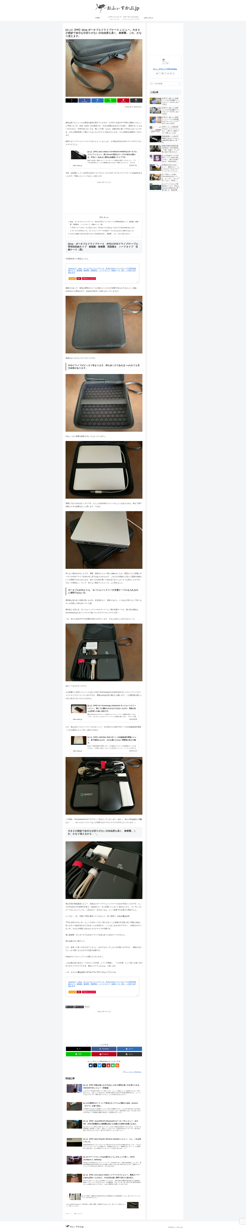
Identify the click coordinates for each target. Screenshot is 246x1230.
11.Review (70, 1007)
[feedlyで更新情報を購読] (113, 1065)
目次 (101, 217)
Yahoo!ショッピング (89, 278)
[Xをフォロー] (95, 1065)
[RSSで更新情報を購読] (117, 1065)
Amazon (72, 278)
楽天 (79, 278)
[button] (136, 100)
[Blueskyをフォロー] (99, 1065)
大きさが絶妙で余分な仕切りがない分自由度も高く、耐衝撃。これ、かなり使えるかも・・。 (102, 234)
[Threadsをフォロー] (104, 1065)
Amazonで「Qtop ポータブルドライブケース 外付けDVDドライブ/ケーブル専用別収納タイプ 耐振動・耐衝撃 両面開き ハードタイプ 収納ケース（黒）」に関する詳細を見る (102, 271)
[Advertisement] (104, 113)
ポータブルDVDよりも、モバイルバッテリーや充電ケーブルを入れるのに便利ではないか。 (103, 231)
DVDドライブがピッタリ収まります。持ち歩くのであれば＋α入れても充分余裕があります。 (104, 227)
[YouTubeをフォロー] (108, 1065)
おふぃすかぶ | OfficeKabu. (165, 69)
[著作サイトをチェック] (91, 1065)
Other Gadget (79, 1007)
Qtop (88, 1007)
